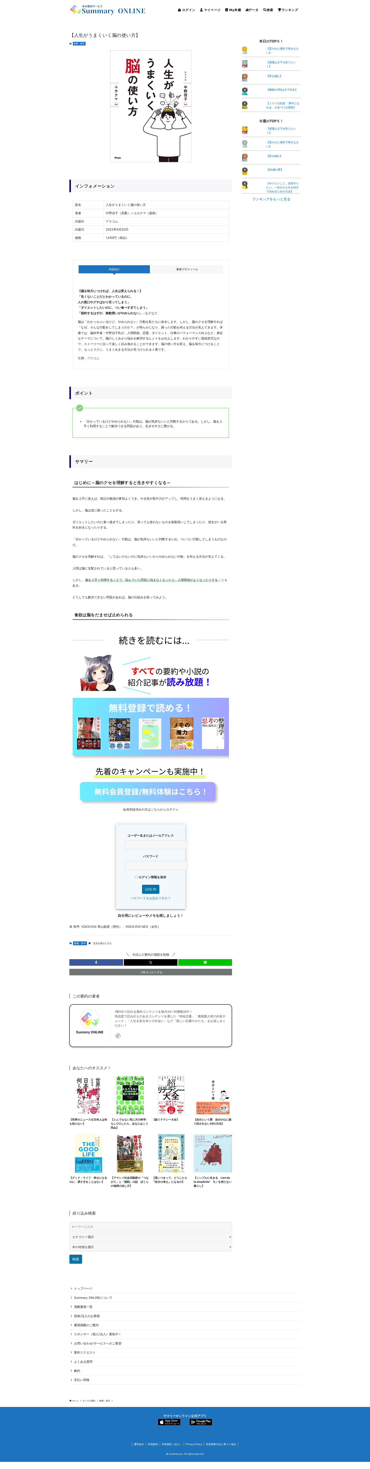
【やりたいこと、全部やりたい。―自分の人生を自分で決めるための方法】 (282, 187)
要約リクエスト (85, 1352)
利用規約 (153, 1444)
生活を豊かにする (102, 943)
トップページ (83, 1288)
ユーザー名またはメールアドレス (151, 835)
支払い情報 (81, 1380)
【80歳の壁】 (274, 169)
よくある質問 (83, 1362)
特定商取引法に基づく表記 (221, 1444)
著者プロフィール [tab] (187, 269)
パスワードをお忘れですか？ (151, 898)
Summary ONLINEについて (93, 1298)
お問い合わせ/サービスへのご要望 (97, 1343)
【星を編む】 (274, 75)
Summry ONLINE (89, 1032)
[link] (117, 1035)
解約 (77, 1371)
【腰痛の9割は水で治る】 (282, 89)
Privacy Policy (194, 1444)
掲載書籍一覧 (83, 1307)
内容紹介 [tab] (114, 269)
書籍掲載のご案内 (86, 1325)
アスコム (93, 358)
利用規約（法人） (172, 1444)
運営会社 (139, 1444)
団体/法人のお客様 (87, 1316)
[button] (96, 962)
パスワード (150, 856)
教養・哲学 (79, 43)
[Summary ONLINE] (107, 10)
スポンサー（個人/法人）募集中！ (97, 1334)
